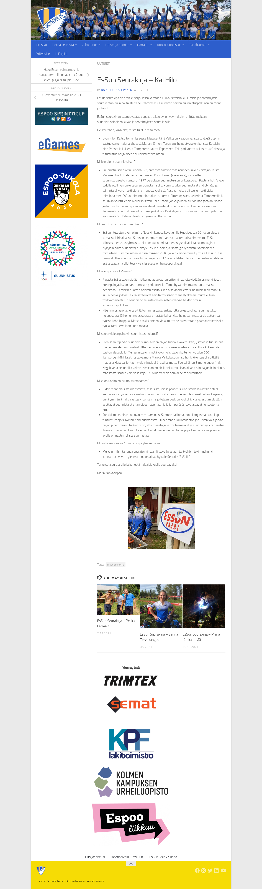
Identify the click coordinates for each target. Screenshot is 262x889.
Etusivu (41, 45)
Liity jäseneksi (216, 8)
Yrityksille (43, 54)
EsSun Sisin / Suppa (163, 857)
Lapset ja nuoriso (117, 45)
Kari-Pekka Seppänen (116, 90)
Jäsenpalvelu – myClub (127, 857)
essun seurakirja (115, 564)
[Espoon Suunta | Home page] (52, 22)
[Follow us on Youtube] (222, 870)
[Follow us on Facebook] (197, 870)
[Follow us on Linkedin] (216, 870)
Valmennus (89, 45)
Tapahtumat (198, 45)
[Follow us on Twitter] (210, 870)
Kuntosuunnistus (169, 45)
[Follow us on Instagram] (203, 870)
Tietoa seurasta (63, 45)
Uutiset (103, 63)
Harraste (143, 45)
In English (61, 54)
